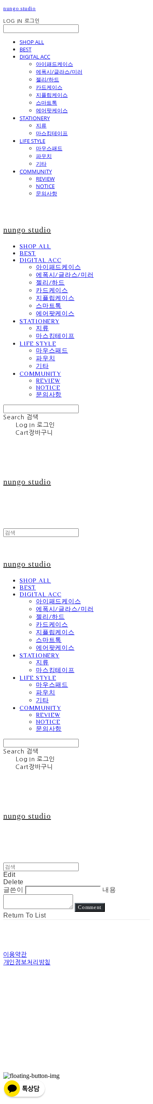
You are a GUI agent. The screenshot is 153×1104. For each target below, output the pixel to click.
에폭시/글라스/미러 (59, 71)
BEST (25, 49)
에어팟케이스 (52, 110)
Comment (90, 907)
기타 (41, 163)
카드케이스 (49, 87)
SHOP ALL (32, 42)
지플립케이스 (52, 95)
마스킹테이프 (52, 133)
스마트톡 (46, 102)
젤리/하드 (47, 79)
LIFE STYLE (32, 141)
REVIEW (45, 178)
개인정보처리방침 (27, 962)
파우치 (44, 156)
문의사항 (46, 193)
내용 (109, 889)
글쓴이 (13, 889)
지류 (41, 125)
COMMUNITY (36, 171)
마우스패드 (49, 148)
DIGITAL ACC (35, 56)
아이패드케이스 (54, 64)
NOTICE (45, 186)
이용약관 (15, 954)
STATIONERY (35, 118)
